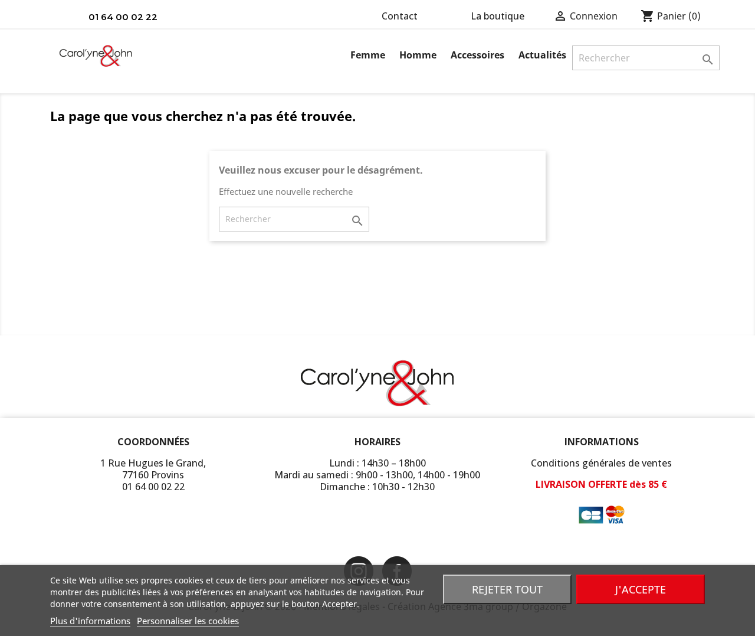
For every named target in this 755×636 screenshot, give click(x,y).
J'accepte (640, 589)
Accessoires (477, 54)
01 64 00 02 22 (122, 16)
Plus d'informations (90, 621)
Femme (367, 54)
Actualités (542, 54)
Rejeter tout (507, 589)
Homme (417, 54)
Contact (400, 15)
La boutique (497, 15)
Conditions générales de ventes (601, 462)
